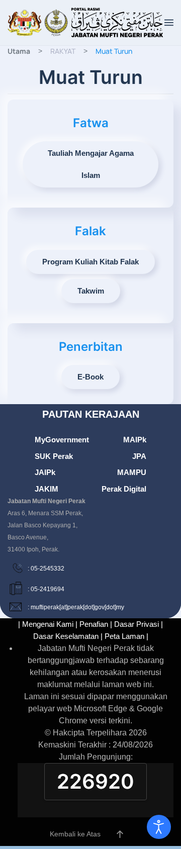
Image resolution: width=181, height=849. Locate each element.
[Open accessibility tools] (159, 827)
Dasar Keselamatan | (68, 636)
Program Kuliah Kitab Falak (90, 261)
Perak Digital (124, 489)
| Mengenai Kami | (47, 624)
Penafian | (95, 624)
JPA (139, 456)
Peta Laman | (126, 636)
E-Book (90, 376)
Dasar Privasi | (138, 624)
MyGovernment (62, 439)
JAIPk (45, 472)
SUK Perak (54, 456)
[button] (168, 22)
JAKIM (46, 489)
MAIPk (134, 439)
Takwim (90, 291)
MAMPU (131, 472)
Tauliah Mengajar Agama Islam (91, 164)
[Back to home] (86, 22)
